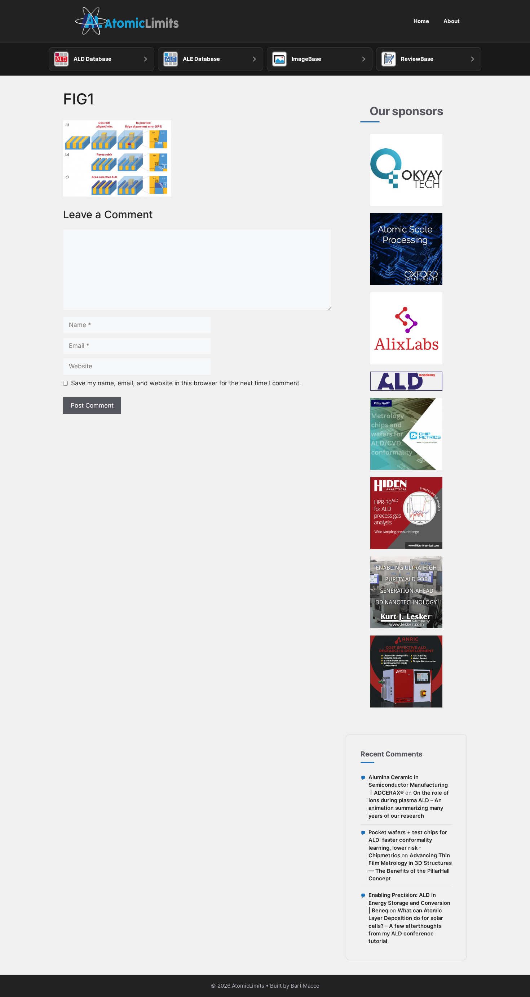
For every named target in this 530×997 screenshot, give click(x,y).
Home (421, 21)
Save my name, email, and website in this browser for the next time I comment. (186, 383)
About (451, 21)
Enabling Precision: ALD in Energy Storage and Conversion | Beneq (409, 903)
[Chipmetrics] (406, 434)
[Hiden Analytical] (406, 513)
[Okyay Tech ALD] (406, 170)
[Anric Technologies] (406, 671)
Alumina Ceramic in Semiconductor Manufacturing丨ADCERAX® (408, 785)
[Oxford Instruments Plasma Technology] (406, 249)
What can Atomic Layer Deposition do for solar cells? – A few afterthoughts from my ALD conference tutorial (405, 925)
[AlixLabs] (406, 328)
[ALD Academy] (406, 381)
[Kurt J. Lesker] (406, 592)
